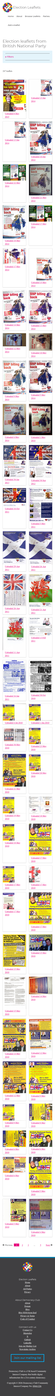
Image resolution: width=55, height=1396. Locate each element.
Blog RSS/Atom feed (27, 1312)
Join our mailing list (27, 1358)
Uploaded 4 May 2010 (38, 1234)
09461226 (37, 1386)
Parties (46, 16)
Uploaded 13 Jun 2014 (38, 99)
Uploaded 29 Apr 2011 (12, 568)
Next (49, 1245)
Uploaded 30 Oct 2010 (38, 697)
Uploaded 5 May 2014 (38, 396)
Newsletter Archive (27, 1349)
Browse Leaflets (32, 16)
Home (11, 16)
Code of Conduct (27, 1319)
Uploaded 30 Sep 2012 (38, 482)
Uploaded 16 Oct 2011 (12, 510)
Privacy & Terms (27, 1315)
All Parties (27, 1288)
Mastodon (27, 1333)
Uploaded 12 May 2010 (38, 1055)
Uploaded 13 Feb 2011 (38, 639)
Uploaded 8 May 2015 (12, 115)
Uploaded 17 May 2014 (38, 225)
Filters (10, 57)
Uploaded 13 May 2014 (38, 327)
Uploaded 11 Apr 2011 (12, 654)
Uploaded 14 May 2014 (12, 326)
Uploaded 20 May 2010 (38, 774)
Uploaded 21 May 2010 (12, 790)
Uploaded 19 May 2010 (12, 817)
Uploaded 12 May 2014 (12, 350)
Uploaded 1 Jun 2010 (40, 722)
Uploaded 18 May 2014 (12, 242)
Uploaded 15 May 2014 (38, 284)
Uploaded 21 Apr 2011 (38, 611)
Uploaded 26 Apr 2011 (38, 568)
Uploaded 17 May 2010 (38, 859)
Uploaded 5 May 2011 (38, 525)
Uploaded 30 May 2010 (12, 746)
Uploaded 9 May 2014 (12, 398)
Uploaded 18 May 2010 (38, 817)
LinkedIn (27, 1342)
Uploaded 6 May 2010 (12, 1151)
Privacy (27, 1291)
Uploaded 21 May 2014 (38, 199)
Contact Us (27, 1329)
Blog (27, 1309)
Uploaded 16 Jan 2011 (12, 697)
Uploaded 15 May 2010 (12, 971)
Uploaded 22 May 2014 (12, 184)
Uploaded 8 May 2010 (38, 1124)
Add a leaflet (14, 25)
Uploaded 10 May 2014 (38, 354)
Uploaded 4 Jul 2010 (14, 722)
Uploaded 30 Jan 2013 (12, 481)
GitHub (27, 1339)
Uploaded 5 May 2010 (38, 1193)
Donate (27, 1306)
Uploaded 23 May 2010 (38, 748)
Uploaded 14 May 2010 (38, 998)
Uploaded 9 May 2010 (38, 1097)
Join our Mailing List (27, 1346)
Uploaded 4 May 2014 (12, 439)
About (19, 16)
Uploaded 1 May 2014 (38, 439)
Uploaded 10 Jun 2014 (38, 158)
